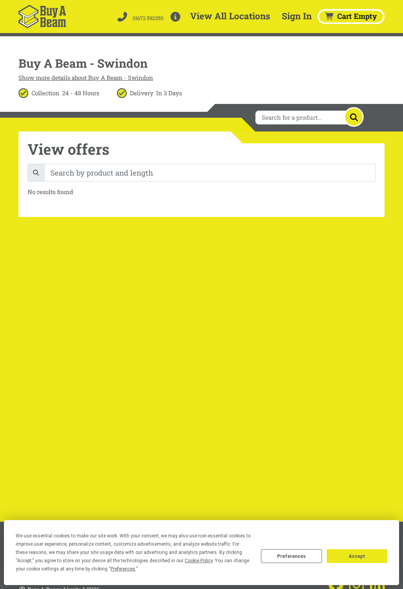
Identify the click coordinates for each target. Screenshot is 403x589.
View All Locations (230, 16)
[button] (177, 16)
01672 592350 (147, 18)
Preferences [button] (123, 569)
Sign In (297, 16)
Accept (357, 556)
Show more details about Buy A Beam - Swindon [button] (85, 77)
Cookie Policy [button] (199, 560)
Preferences (291, 556)
